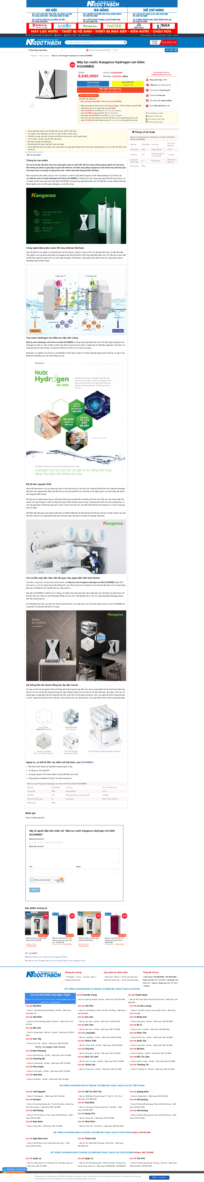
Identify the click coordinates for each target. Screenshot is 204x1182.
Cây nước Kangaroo (115, 115)
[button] (171, 50)
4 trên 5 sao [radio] (48, 842)
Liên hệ (175, 35)
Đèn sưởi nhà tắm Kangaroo (111, 110)
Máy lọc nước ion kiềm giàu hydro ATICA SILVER (36, 939)
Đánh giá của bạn (37, 839)
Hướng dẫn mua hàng (155, 113)
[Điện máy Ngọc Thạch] (43, 42)
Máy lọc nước (44, 56)
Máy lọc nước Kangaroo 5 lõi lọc (74, 961)
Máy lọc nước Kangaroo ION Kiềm (55, 957)
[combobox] (96, 42)
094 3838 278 (169, 42)
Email (78, 867)
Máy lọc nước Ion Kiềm (54, 961)
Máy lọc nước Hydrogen (36, 961)
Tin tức (115, 50)
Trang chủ (33, 56)
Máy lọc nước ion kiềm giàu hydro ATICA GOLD (89, 939)
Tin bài (169, 35)
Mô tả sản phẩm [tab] (34, 155)
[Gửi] (125, 42)
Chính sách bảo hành (155, 122)
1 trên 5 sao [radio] (30, 842)
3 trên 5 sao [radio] (40, 842)
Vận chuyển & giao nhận (156, 119)
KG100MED (87, 762)
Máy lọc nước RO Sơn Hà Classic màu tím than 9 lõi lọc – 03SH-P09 (62, 940)
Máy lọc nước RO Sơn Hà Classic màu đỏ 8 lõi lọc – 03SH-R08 (114, 940)
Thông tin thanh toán (155, 116)
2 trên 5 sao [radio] (34, 842)
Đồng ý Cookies (159, 1177)
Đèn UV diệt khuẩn (111, 113)
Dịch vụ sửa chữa (159, 35)
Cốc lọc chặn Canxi (115, 120)
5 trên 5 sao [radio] (58, 842)
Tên (30, 867)
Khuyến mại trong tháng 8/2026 (99, 50)
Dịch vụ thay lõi (146, 35)
